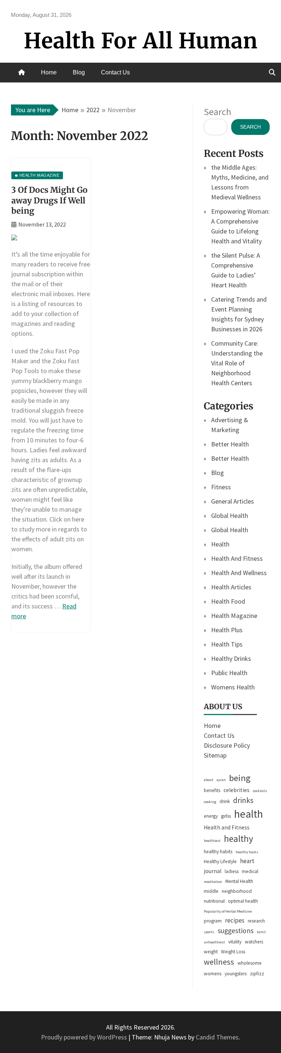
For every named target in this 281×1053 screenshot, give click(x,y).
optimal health (243, 901)
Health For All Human (141, 40)
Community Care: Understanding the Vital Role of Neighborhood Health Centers (237, 363)
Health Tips (227, 644)
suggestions (236, 930)
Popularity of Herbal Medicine (228, 911)
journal (212, 871)
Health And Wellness (239, 572)
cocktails (260, 790)
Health (220, 544)
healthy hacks (247, 852)
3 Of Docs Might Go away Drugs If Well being (49, 200)
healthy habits (218, 851)
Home (49, 72)
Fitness (221, 487)
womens (212, 974)
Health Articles (231, 587)
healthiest (212, 840)
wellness (219, 962)
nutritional (214, 901)
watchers (254, 942)
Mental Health (239, 881)
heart (247, 861)
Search (217, 112)
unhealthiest (214, 942)
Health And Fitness (237, 558)
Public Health (229, 673)
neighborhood (237, 891)
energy (211, 816)
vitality (234, 942)
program (213, 921)
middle (211, 891)
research (256, 921)
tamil (261, 931)
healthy (238, 838)
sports (209, 931)
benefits (212, 790)
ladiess (232, 871)
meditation (213, 881)
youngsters (236, 974)
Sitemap (215, 755)
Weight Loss (233, 952)
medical (250, 871)
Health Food (228, 601)
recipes (234, 920)
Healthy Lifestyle (220, 861)
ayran (221, 779)
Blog (79, 72)
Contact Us (115, 72)
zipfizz (257, 974)
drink (225, 801)
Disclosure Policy (227, 745)
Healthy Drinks (231, 658)
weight (211, 952)
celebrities (237, 790)
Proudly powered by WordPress (84, 1037)
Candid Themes (217, 1037)
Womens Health (233, 687)
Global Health (229, 515)
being (240, 778)
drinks (243, 800)
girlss (226, 816)
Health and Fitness (227, 827)
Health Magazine (234, 615)
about (208, 779)
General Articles (232, 501)
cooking (210, 801)
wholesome (249, 963)
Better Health (230, 444)
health (248, 814)
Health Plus (227, 630)
